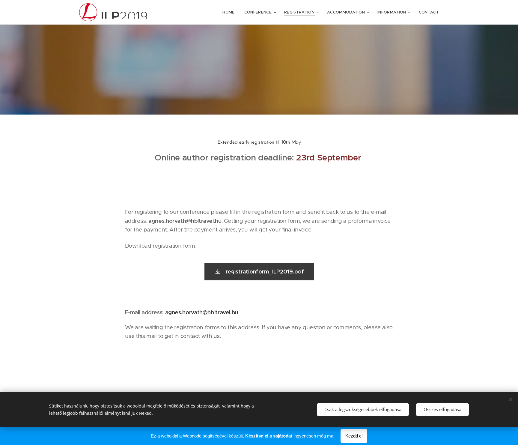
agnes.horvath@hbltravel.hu (201, 312)
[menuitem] (230, 12)
